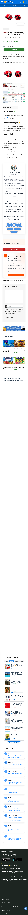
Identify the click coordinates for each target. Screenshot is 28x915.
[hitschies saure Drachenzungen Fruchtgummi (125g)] (8, 340)
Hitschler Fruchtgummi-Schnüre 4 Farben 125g (19, 349)
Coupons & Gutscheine (5, 910)
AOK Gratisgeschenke (5, 902)
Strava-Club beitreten (15, 274)
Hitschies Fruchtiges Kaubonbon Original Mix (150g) (8, 367)
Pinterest (13, 231)
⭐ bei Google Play (16, 863)
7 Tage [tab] (21, 661)
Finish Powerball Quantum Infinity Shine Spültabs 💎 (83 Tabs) (15, 756)
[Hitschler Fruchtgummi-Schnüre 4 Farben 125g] (19, 340)
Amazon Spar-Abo (5, 896)
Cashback (8, 874)
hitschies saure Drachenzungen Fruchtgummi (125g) (7, 350)
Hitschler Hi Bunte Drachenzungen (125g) (19, 366)
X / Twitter (9, 226)
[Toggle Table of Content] (15, 107)
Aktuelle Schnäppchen (6, 5)
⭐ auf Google (13, 865)
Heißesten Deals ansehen (14, 742)
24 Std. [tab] (11, 661)
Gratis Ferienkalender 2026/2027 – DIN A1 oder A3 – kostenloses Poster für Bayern (15, 840)
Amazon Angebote (5, 899)
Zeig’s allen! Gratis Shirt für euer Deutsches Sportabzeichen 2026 (15, 800)
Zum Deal (13, 49)
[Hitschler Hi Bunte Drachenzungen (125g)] (19, 357)
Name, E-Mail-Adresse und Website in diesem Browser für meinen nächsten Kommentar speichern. (14, 311)
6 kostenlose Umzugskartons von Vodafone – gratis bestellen (15, 809)
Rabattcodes (22, 872)
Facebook (17, 223)
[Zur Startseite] (11, 2)
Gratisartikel (13, 872)
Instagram (17, 226)
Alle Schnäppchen (4, 889)
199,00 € (5, 117)
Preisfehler (15, 5)
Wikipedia (9, 223)
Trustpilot (4, 865)
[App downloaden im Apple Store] (6, 860)
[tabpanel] (14, 702)
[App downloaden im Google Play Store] (17, 860)
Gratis (21, 5)
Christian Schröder (14, 172)
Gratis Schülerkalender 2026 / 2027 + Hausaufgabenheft (15, 774)
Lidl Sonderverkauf (5, 892)
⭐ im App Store (5, 863)
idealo (11, 43)
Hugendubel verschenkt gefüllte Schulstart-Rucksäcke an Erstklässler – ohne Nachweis (15, 819)
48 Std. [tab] (16, 661)
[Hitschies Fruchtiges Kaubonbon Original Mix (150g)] (8, 357)
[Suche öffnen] (21, 2)
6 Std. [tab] (7, 661)
